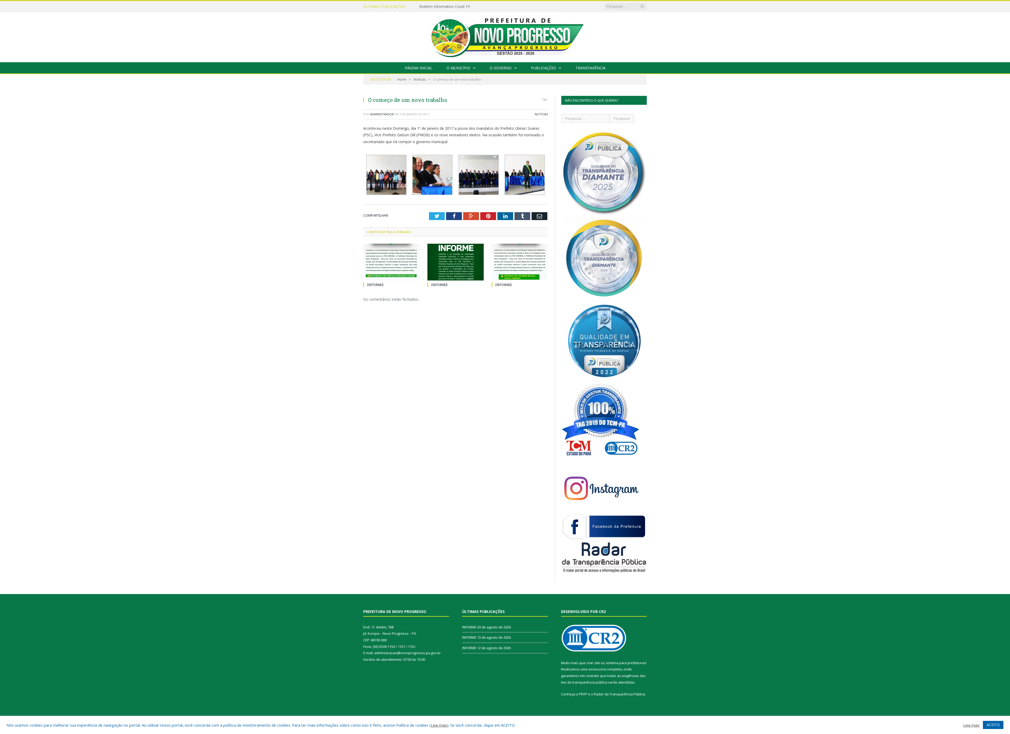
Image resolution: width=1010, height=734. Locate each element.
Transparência (590, 67)
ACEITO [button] (993, 724)
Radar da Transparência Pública (619, 694)
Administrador (382, 114)
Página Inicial (418, 67)
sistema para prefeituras (626, 662)
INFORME (427, 6)
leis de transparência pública (584, 682)
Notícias (541, 114)
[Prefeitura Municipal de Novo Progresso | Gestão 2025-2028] (505, 36)
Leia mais (439, 725)
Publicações (543, 67)
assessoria (597, 669)
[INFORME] (391, 262)
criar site (593, 662)
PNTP (583, 694)
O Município (458, 67)
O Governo (501, 67)
